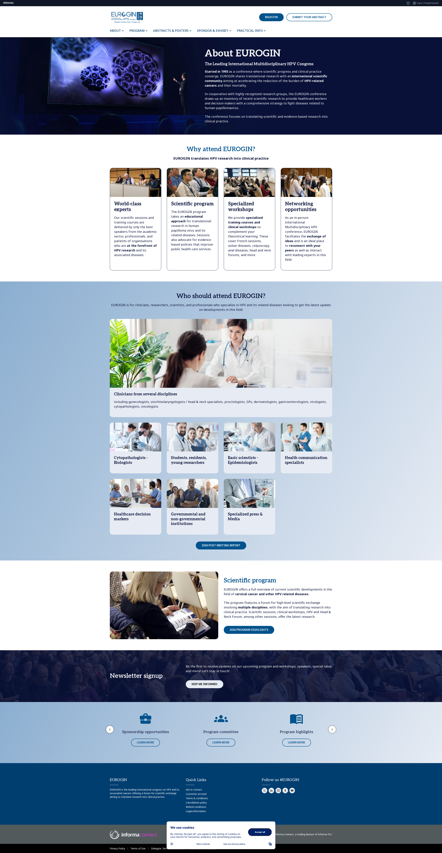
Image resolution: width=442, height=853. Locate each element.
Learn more (145, 742)
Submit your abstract (309, 17)
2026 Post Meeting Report (221, 545)
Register (271, 17)
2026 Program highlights (249, 630)
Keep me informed (204, 684)
